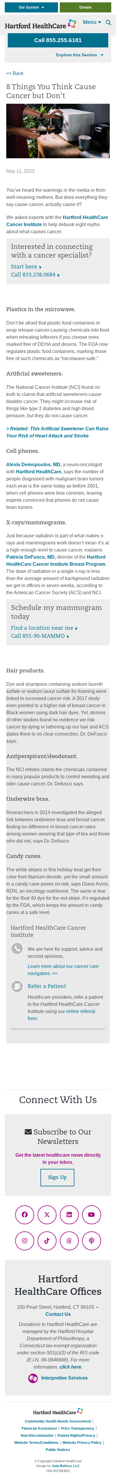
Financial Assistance (39, 1428)
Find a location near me (42, 628)
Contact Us (58, 1314)
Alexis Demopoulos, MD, (34, 464)
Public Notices (58, 1450)
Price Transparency (77, 1428)
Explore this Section (76, 54)
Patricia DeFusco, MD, (31, 557)
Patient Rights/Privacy (76, 1436)
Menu (90, 22)
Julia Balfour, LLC (66, 1466)
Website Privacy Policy (81, 1443)
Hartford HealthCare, (39, 471)
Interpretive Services (64, 1377)
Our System (30, 7)
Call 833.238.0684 (33, 275)
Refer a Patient (47, 987)
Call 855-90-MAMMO (38, 636)
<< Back (14, 73)
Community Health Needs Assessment (58, 1421)
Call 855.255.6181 (58, 40)
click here (70, 1366)
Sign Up (57, 1177)
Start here (24, 267)
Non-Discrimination (37, 1436)
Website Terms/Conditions (36, 1443)
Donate (85, 7)
